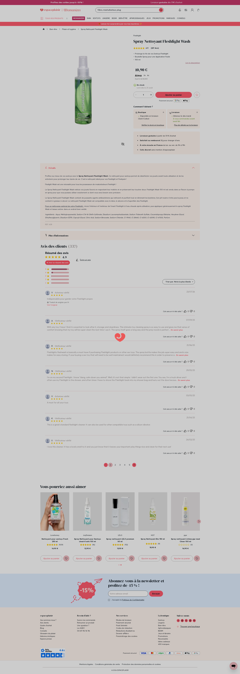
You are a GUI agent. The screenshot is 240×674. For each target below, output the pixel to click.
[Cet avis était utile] (185, 311)
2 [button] (115, 483)
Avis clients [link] (44, 641)
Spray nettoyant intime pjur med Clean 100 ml (185, 558)
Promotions (158, 18)
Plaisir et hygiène (69, 29)
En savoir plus (149, 327)
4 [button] (124, 483)
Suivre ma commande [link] (86, 638)
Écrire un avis (85, 261)
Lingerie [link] (161, 641)
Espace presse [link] (46, 657)
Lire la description (193, 63)
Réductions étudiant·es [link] (125, 649)
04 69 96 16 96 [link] (83, 649)
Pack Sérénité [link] (121, 643)
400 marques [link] (163, 662)
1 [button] (110, 483)
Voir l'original (52, 305)
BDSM (114, 18)
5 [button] (129, 483)
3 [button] (120, 483)
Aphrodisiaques (137, 18)
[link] (53, 2)
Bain (89, 18)
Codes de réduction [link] (124, 646)
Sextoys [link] (161, 638)
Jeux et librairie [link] (164, 651)
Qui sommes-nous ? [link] (48, 638)
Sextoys (96, 18)
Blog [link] (42, 646)
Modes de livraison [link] (123, 638)
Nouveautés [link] (163, 657)
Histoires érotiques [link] (47, 654)
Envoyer (156, 611)
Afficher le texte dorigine (76, 332)
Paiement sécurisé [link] (123, 641)
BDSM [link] (160, 649)
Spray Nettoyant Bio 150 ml (153, 557)
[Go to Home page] (60, 10)
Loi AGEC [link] (81, 646)
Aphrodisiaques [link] (164, 646)
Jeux (148, 18)
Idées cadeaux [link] (164, 660)
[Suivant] (199, 539)
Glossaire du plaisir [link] (48, 651)
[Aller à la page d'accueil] (44, 29)
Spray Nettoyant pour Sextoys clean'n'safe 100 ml (87, 558)
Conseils (181, 18)
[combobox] (178, 281)
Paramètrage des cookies (126, 654)
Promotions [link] (163, 654)
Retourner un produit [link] (85, 641)
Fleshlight (137, 35)
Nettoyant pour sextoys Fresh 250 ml (55, 558)
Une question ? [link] (83, 643)
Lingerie (106, 18)
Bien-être (123, 18)
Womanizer (78, 18)
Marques (170, 18)
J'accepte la (128, 618)
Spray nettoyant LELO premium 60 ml (120, 558)
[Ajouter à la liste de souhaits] (197, 95)
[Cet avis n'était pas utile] (191, 311)
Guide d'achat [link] (46, 643)
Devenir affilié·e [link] (122, 651)
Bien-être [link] (162, 643)
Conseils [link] (43, 649)
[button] (179, 9)
